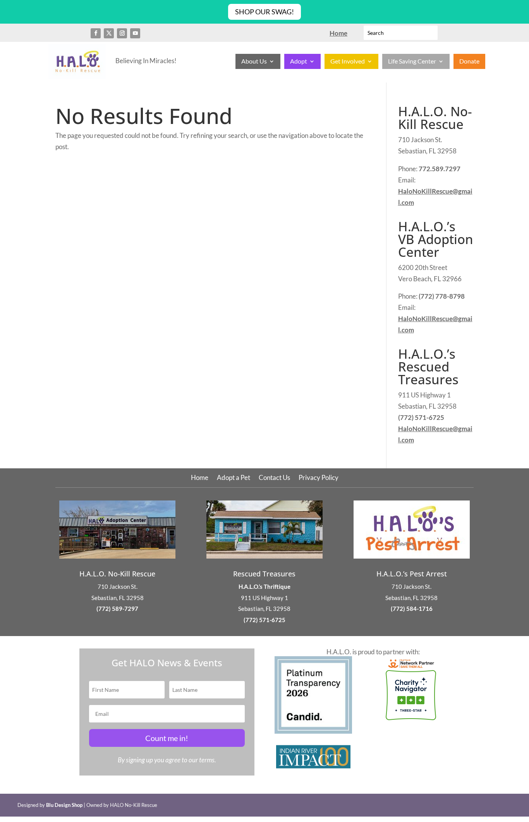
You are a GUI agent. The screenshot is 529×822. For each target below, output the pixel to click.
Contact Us (274, 478)
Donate (469, 61)
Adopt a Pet (233, 478)
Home (199, 478)
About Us (254, 61)
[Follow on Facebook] (96, 33)
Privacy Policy (318, 478)
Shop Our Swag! (264, 11)
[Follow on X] (109, 33)
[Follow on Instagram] (122, 33)
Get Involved (347, 61)
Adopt (298, 61)
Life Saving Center (412, 61)
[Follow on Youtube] (135, 33)
